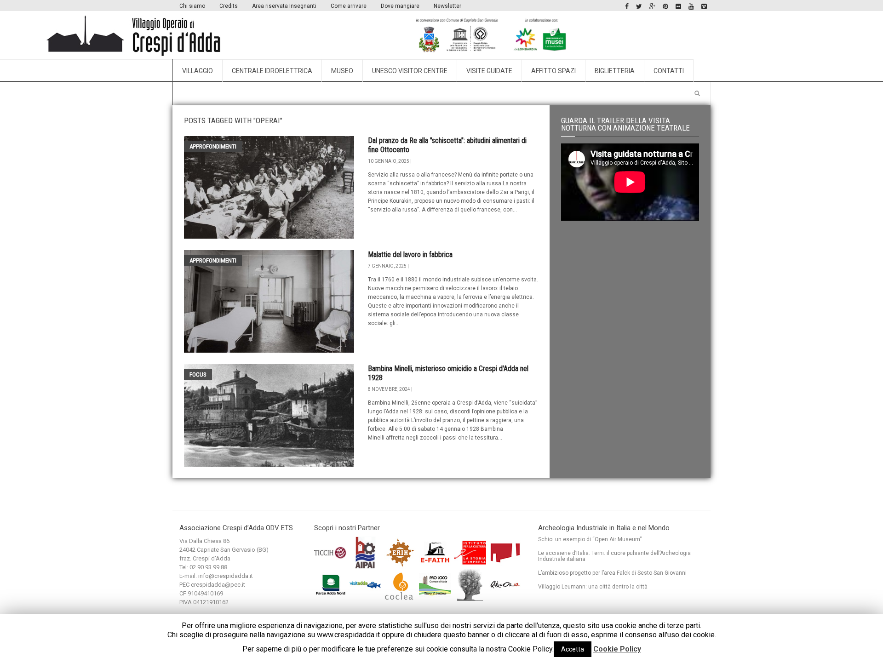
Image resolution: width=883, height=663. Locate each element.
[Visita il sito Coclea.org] (401, 584)
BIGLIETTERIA (615, 70)
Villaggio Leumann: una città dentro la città (593, 586)
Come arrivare (349, 6)
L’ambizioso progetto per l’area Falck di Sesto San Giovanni (612, 573)
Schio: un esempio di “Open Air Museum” (590, 539)
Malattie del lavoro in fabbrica (410, 254)
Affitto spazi (553, 70)
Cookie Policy (617, 649)
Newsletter (447, 6)
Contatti (669, 70)
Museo (342, 70)
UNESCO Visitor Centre (409, 70)
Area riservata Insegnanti (284, 6)
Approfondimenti (212, 146)
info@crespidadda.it (225, 575)
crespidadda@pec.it (218, 584)
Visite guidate (489, 70)
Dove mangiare (400, 6)
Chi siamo (192, 6)
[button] (697, 93)
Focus (197, 374)
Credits (228, 6)
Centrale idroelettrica (272, 70)
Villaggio (197, 70)
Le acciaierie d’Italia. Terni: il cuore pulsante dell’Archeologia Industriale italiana (614, 556)
